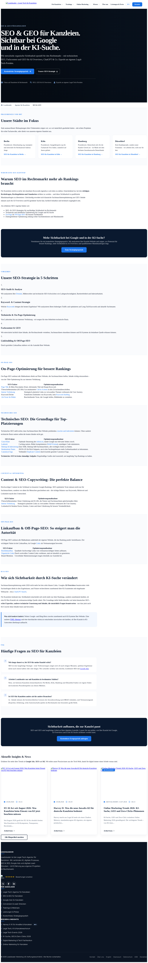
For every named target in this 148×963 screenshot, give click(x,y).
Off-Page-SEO (19, 215)
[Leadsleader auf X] (3, 884)
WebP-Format (52, 444)
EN (128, 4)
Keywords (10, 307)
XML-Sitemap (15, 619)
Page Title (5, 387)
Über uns (105, 4)
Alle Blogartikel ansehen (14, 837)
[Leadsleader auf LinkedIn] (14, 884)
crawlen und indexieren (65, 431)
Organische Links (7, 553)
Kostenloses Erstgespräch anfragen (74, 739)
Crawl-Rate (5, 442)
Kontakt (137, 4)
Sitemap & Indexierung (9, 447)
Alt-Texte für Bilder (8, 397)
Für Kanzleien (56, 4)
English (108, 957)
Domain (19, 294)
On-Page (9, 215)
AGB (136, 957)
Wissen (95, 4)
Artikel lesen (8, 831)
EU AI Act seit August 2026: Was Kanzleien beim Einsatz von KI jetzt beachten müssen (22, 811)
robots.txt (40, 442)
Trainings (69, 4)
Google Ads (84, 669)
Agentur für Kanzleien (22, 105)
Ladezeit (4, 444)
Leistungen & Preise (117, 4)
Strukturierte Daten (8, 449)
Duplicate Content (33, 452)
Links (38, 543)
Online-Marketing (82, 4)
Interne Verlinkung (8, 392)
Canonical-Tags (7, 452)
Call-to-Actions (42, 389)
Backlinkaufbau (7, 551)
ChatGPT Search (20, 592)
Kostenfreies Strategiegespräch (16, 71)
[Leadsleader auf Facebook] (8, 884)
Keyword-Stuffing (63, 395)
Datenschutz (127, 957)
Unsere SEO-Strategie (46, 71)
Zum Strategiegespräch (74, 250)
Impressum (117, 957)
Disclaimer (143, 957)
